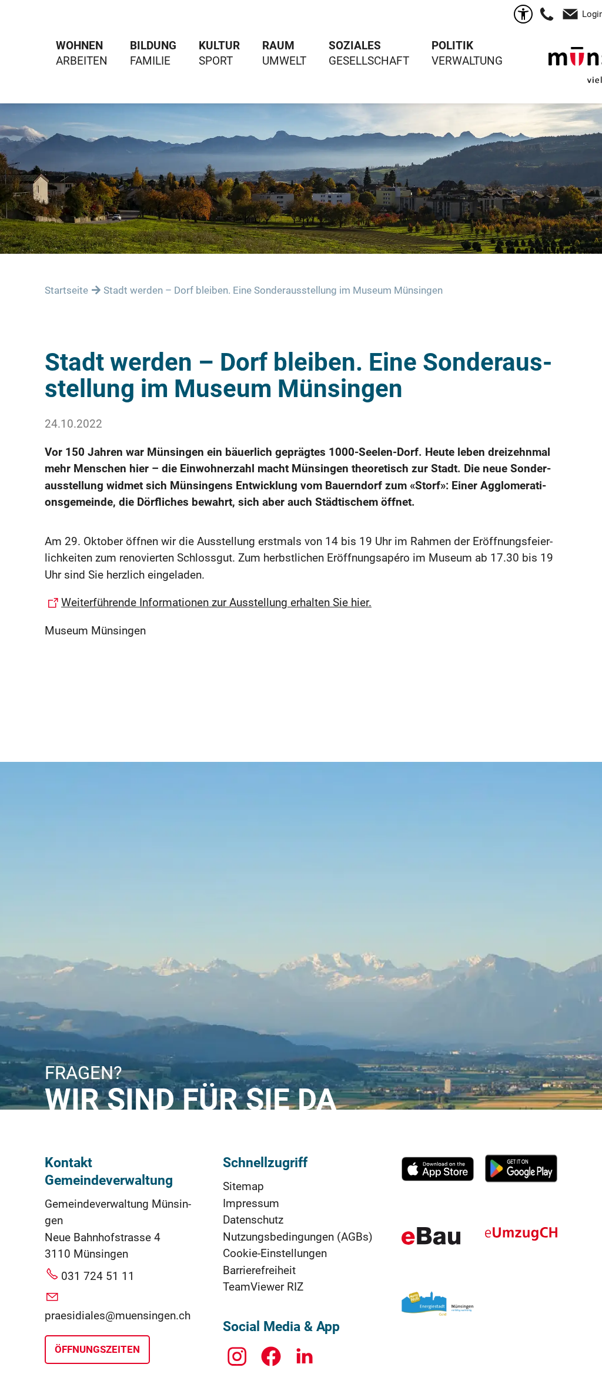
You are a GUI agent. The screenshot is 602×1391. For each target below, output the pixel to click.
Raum (278, 45)
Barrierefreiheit (259, 1270)
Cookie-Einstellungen (275, 1253)
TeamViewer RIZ (263, 1286)
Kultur (219, 45)
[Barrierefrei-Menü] (523, 14)
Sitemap (243, 1186)
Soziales (355, 45)
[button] (546, 14)
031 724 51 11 (98, 1276)
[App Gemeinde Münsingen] (438, 1180)
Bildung (153, 45)
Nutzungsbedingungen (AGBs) (298, 1237)
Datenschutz (253, 1220)
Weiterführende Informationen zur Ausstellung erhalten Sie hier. (216, 602)
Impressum (251, 1203)
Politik (452, 45)
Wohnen (79, 45)
